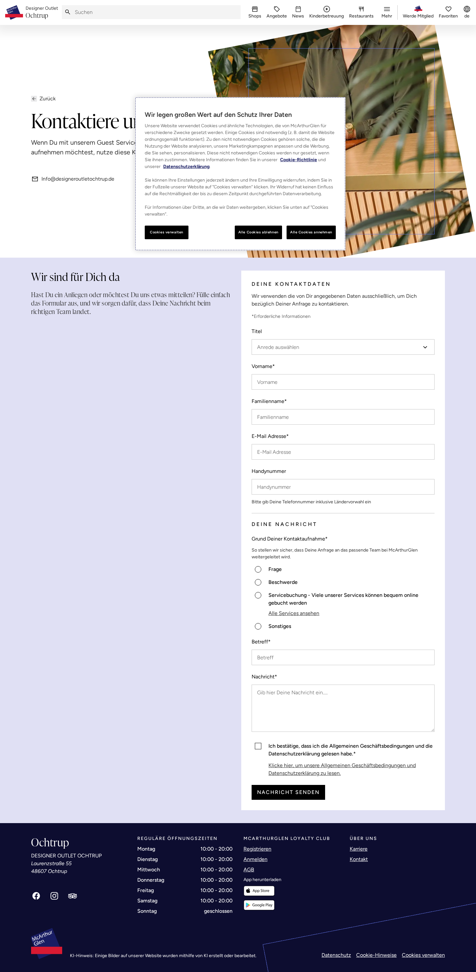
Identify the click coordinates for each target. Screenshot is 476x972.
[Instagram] (54, 896)
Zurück (48, 98)
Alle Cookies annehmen (311, 232)
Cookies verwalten (423, 955)
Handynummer (269, 471)
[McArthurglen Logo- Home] (14, 12)
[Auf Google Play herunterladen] (259, 905)
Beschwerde (283, 582)
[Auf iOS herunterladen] (259, 891)
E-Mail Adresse (270, 436)
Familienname (269, 401)
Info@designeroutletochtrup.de (77, 179)
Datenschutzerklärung (186, 166)
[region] (240, 174)
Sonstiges (279, 626)
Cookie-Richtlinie (298, 159)
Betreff (261, 642)
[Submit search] (67, 12)
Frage (275, 569)
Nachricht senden (288, 792)
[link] (42, 13)
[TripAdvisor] (72, 896)
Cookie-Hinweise (376, 955)
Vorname (263, 366)
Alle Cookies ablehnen (258, 232)
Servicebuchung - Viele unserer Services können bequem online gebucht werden (343, 599)
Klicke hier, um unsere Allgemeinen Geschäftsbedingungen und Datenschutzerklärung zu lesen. (342, 769)
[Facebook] (36, 896)
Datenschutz (336, 955)
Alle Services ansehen (293, 613)
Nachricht (264, 677)
